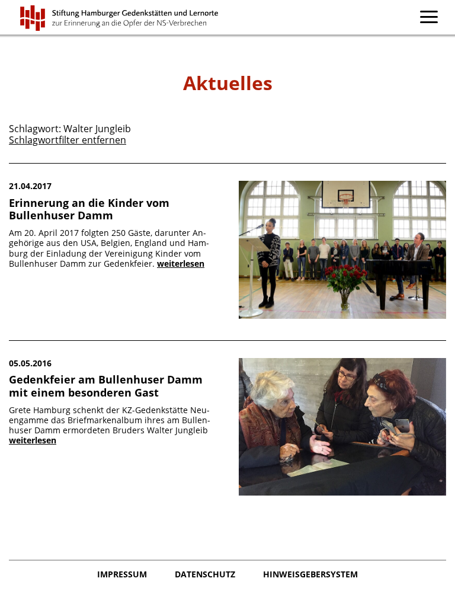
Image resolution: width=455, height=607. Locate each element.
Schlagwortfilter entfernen (67, 139)
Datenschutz (206, 574)
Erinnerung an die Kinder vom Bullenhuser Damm (89, 209)
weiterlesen (180, 263)
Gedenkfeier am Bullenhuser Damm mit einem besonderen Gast (106, 386)
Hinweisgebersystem (310, 574)
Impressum (123, 574)
